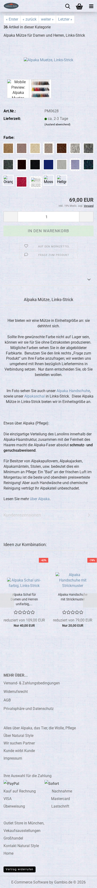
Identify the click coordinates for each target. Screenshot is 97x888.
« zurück (29, 19)
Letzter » (65, 19)
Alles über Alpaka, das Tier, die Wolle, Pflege (40, 728)
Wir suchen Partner (19, 743)
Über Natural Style (18, 735)
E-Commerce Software (29, 882)
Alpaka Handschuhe (73, 391)
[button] (11, 216)
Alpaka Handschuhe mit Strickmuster (72, 597)
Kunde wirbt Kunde (19, 750)
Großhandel (13, 838)
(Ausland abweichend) (57, 124)
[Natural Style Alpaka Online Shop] (9, 6)
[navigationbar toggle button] (91, 6)
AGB (7, 700)
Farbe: (9, 137)
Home (8, 853)
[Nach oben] (84, 881)
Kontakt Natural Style (21, 846)
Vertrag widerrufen (19, 869)
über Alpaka (40, 499)
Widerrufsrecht (16, 691)
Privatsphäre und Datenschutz (29, 708)
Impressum (13, 758)
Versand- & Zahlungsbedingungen (32, 683)
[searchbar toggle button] (67, 6)
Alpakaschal (34, 396)
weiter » (47, 19)
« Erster (12, 19)
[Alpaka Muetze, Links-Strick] (48, 60)
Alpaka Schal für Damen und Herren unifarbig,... (24, 599)
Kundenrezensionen (22, 514)
